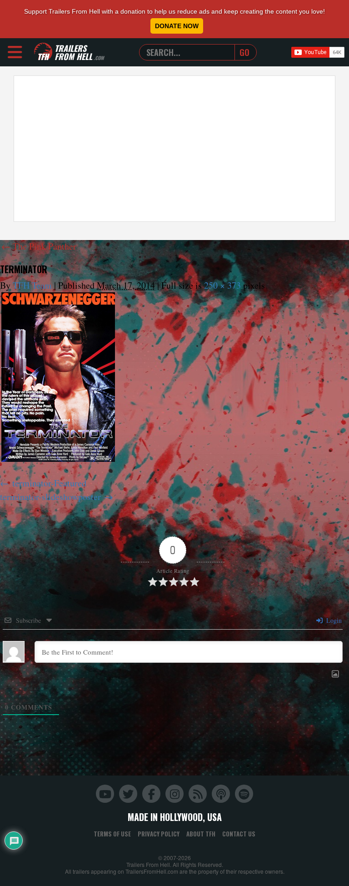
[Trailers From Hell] (43, 52)
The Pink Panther (38, 246)
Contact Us (238, 833)
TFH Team (32, 285)
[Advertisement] (174, 148)
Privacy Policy (158, 833)
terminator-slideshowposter (50, 497)
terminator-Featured (49, 483)
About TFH (200, 833)
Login (333, 620)
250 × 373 (222, 285)
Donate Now (177, 26)
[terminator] (58, 377)
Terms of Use (112, 833)
